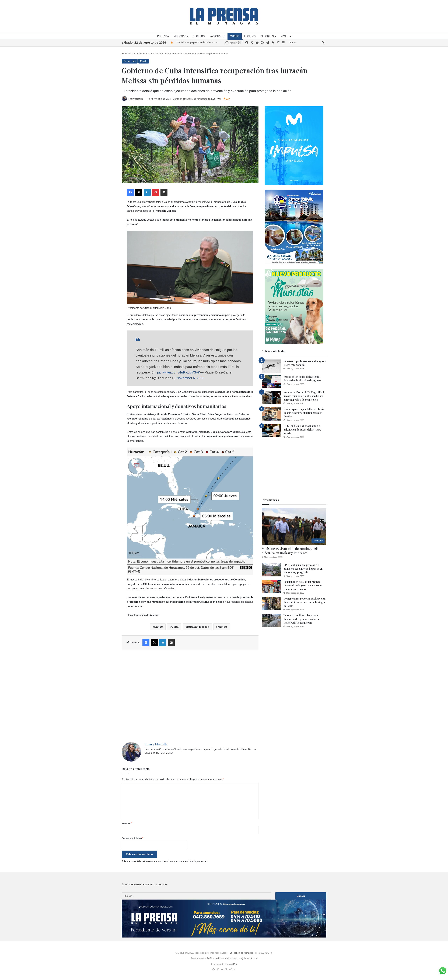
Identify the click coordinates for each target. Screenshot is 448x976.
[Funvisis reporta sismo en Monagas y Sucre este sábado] (271, 366)
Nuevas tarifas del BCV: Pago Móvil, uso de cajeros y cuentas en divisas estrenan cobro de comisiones (304, 396)
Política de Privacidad (218, 958)
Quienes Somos (249, 958)
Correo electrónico (132, 838)
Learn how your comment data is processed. (185, 861)
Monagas (180, 36)
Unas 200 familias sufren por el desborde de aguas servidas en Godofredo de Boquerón (302, 619)
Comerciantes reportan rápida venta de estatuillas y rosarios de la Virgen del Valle (305, 602)
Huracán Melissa (198, 626)
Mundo (234, 36)
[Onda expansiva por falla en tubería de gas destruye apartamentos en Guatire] (271, 414)
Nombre (127, 823)
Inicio (127, 53)
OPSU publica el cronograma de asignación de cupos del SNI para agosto (302, 429)
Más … (285, 36)
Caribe (158, 626)
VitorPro (233, 964)
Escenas (249, 36)
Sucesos (199, 36)
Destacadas (130, 61)
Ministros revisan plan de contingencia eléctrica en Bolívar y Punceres (290, 551)
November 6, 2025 (190, 378)
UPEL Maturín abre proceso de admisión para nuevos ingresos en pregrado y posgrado (303, 568)
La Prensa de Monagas (241, 953)
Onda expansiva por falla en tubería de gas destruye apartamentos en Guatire (304, 412)
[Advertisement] (190, 696)
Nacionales (217, 36)
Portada (163, 36)
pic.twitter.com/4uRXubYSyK (178, 372)
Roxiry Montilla (135, 99)
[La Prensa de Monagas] (224, 16)
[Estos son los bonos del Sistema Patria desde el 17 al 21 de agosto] (271, 381)
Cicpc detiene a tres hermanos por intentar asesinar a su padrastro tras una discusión (220, 42)
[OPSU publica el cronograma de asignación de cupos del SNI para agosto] (271, 430)
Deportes (267, 36)
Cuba (174, 626)
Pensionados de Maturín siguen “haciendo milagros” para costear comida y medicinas (303, 585)
